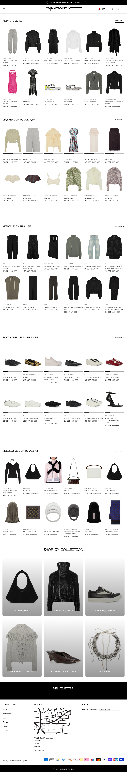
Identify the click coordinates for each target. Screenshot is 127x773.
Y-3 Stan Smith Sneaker (92, 377)
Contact (6, 730)
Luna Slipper (27, 377)
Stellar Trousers (50, 307)
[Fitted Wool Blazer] (94, 82)
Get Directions (39, 751)
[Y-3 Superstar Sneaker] (33, 399)
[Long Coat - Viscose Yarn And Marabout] (114, 41)
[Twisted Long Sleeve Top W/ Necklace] (12, 471)
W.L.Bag (66, 490)
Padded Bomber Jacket (92, 307)
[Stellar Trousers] (53, 287)
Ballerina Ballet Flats (72, 377)
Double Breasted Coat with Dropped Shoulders (114, 308)
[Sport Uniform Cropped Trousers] (12, 247)
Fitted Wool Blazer (91, 101)
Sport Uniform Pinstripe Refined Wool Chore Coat (114, 267)
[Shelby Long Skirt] (94, 140)
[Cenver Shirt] (73, 178)
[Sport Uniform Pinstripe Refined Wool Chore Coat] (114, 247)
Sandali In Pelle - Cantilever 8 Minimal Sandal (112, 420)
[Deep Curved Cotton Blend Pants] (73, 287)
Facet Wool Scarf (29, 531)
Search (5, 726)
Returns (6, 722)
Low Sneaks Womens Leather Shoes (51, 378)
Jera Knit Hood (8, 531)
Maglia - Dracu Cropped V (12, 159)
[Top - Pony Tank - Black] (53, 247)
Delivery (6, 718)
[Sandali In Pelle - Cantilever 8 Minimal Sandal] (114, 399)
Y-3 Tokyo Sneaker (9, 377)
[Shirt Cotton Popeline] (73, 41)
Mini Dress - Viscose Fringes (10, 102)
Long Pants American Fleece (10, 62)
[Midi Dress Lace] (33, 82)
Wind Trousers (28, 307)
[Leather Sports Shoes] (114, 358)
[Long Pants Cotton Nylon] (53, 41)
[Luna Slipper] (33, 358)
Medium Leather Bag (91, 490)
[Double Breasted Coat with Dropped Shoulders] (114, 287)
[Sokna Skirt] (114, 140)
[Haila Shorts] (33, 140)
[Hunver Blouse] (53, 140)
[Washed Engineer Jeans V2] (94, 247)
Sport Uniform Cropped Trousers (11, 267)
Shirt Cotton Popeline (72, 60)
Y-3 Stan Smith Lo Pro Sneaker (51, 419)
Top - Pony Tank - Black (52, 266)
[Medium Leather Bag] (94, 471)
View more (118, 21)
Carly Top (47, 198)
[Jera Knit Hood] (12, 512)
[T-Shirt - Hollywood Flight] (73, 247)
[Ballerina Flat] (53, 82)
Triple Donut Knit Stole (52, 490)
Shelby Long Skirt (91, 159)
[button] (4, 9)
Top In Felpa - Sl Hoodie (11, 307)
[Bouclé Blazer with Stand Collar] (114, 82)
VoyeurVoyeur (12, 760)
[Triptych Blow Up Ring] (53, 512)
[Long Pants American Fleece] (12, 41)
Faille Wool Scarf (111, 531)
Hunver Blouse (49, 159)
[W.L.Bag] (73, 471)
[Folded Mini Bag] (114, 471)
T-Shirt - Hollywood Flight (73, 266)
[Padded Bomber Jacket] (94, 287)
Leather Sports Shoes (113, 377)
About (5, 709)
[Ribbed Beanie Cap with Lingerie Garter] (73, 512)
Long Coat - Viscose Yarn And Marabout (114, 62)
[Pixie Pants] (12, 178)
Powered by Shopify (23, 760)
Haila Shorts (27, 159)
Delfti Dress (68, 159)
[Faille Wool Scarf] (114, 512)
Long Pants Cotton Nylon (53, 60)
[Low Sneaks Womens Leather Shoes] (53, 358)
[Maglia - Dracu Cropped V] (12, 140)
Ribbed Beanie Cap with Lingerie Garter (72, 533)
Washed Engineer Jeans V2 (93, 266)
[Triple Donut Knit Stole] (53, 471)
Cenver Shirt (68, 198)
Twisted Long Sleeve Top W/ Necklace (12, 492)
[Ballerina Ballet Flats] (73, 358)
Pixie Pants (7, 198)
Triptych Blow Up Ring (52, 531)
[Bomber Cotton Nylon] (33, 41)
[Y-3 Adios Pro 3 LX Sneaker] (94, 399)
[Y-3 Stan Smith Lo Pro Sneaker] (53, 399)
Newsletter (7, 714)
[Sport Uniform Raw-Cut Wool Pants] (33, 247)
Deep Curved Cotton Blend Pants (73, 308)
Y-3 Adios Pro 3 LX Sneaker (93, 418)
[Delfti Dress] (73, 140)
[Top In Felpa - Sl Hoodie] (12, 287)
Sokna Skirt (109, 159)
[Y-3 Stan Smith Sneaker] (94, 358)
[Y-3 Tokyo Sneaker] (12, 358)
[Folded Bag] (33, 471)
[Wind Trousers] (33, 287)
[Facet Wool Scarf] (33, 512)
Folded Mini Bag (110, 490)
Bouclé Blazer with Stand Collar (114, 102)
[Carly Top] (53, 178)
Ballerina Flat (49, 101)
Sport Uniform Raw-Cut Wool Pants (31, 267)
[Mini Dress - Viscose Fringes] (12, 82)
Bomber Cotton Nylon (31, 60)
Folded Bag (27, 490)
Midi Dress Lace (28, 101)
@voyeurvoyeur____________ (110, 709)
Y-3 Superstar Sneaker (31, 418)
